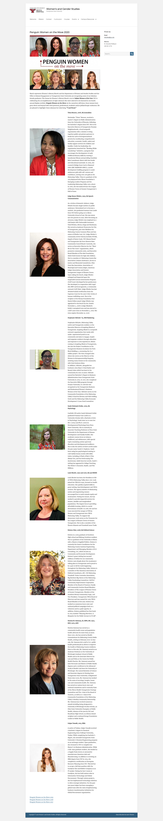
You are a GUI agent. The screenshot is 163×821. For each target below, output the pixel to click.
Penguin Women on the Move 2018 (41, 799)
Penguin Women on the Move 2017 (41, 802)
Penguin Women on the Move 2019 (41, 797)
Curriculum (58, 19)
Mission (41, 19)
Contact (49, 19)
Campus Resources (87, 19)
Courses (67, 19)
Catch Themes (130, 814)
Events (74, 19)
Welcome (33, 19)
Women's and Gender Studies (63, 9)
